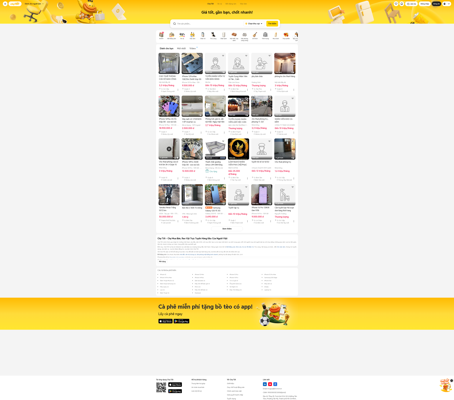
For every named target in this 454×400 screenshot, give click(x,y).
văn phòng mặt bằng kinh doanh (207, 254)
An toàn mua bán (198, 387)
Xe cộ (219, 4)
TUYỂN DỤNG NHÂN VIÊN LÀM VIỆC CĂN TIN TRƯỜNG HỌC (237, 121)
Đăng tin (436, 4)
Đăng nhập (425, 4)
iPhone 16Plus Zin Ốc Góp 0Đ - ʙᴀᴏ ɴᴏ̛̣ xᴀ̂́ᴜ (168, 120)
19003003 (271, 392)
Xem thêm (227, 229)
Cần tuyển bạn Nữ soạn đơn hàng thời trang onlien (284, 209)
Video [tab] (193, 48)
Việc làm (243, 4)
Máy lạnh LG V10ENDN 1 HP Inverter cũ (191, 120)
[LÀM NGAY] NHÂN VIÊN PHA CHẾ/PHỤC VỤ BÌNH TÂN (237, 163)
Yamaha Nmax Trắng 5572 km (167, 209)
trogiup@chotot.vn (274, 389)
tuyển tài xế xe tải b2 (260, 162)
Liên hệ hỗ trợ (197, 391)
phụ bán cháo (257, 76)
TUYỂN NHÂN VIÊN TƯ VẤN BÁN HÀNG (215, 77)
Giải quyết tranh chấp (235, 395)
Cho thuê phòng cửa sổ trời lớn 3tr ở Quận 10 (168, 163)
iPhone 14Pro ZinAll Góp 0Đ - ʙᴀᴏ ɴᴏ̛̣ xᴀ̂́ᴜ (190, 163)
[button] (5, 3)
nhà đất (182, 254)
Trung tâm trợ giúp (198, 383)
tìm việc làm (281, 247)
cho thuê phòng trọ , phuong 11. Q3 (260, 120)
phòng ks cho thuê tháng (285, 76)
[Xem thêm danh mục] (295, 36)
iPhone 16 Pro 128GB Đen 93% (260, 209)
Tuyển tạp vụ (233, 207)
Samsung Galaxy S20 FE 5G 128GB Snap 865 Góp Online (214, 209)
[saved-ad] (396, 3)
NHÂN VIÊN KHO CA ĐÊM (283, 120)
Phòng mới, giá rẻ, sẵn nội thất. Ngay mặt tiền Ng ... (214, 120)
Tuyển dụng (231, 399)
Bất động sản (231, 4)
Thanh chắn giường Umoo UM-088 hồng (213, 163)
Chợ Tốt (210, 4)
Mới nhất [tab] (181, 48)
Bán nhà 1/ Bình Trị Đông (192, 208)
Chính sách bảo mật (234, 391)
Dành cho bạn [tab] (166, 48)
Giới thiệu (230, 383)
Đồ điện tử (250, 247)
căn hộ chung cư (190, 254)
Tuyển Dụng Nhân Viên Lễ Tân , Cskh (237, 77)
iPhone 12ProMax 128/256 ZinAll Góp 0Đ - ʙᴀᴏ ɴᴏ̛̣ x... (191, 78)
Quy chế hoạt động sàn (235, 387)
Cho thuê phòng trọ (283, 162)
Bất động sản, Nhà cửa (234, 247)
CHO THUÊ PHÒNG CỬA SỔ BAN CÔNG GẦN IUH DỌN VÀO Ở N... (168, 78)
